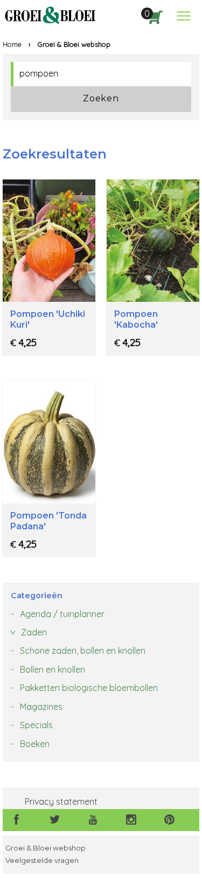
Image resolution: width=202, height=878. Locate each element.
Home (12, 44)
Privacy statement (61, 801)
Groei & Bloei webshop (45, 848)
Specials (36, 725)
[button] (183, 16)
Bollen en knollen (52, 669)
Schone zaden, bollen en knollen (82, 650)
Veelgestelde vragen (42, 860)
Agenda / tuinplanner (62, 614)
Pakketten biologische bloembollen (89, 687)
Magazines (41, 706)
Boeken (35, 743)
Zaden (34, 632)
